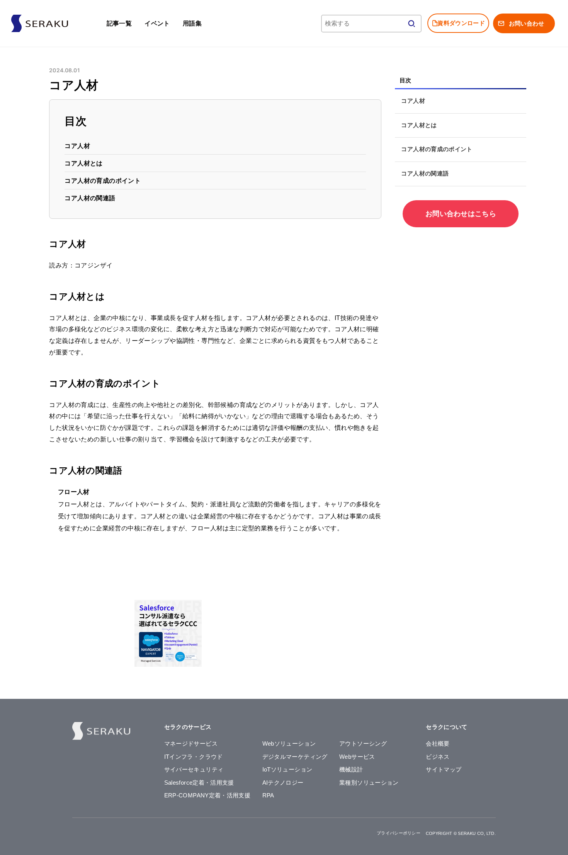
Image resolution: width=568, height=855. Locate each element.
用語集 (192, 23)
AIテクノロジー (283, 783)
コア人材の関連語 (90, 198)
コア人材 (77, 146)
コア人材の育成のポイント (103, 180)
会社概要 (437, 744)
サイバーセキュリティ (194, 769)
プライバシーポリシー (398, 833)
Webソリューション (289, 744)
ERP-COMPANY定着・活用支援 (207, 795)
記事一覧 (119, 23)
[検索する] (411, 23)
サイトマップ (443, 769)
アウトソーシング (363, 744)
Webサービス (357, 757)
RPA (268, 795)
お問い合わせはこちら (460, 214)
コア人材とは (84, 163)
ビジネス (437, 757)
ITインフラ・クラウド (193, 757)
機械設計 (351, 769)
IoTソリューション (287, 769)
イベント (157, 23)
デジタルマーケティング (295, 757)
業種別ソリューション (369, 783)
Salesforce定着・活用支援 (199, 783)
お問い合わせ (526, 23)
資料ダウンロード (461, 23)
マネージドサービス (191, 744)
